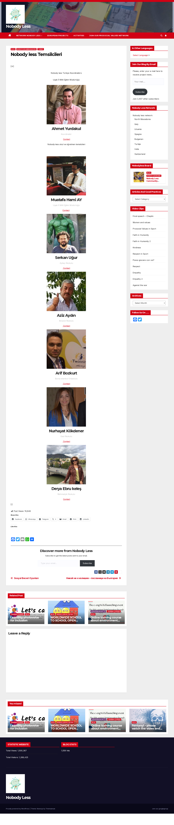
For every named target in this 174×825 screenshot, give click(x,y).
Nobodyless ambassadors (26, 49)
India (136, 149)
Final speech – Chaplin (143, 216)
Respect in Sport (140, 254)
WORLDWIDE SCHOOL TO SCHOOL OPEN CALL (66, 620)
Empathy (137, 272)
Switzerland (139, 154)
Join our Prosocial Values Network (109, 35)
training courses (17, 614)
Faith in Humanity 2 (142, 241)
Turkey (40, 49)
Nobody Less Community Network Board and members (153, 182)
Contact (66, 139)
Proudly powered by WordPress (18, 809)
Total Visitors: (12, 757)
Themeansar (50, 809)
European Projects (57, 35)
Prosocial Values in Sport (144, 229)
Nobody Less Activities (65, 614)
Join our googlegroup (160, 809)
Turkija (137, 144)
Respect (136, 266)
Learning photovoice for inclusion (24, 619)
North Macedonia (142, 119)
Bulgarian (138, 139)
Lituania (138, 129)
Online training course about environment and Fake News (106, 620)
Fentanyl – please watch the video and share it (146, 728)
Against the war (140, 285)
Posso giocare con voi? (143, 260)
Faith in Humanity (141, 235)
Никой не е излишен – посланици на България (92, 578)
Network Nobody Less (28, 35)
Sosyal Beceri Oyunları (26, 578)
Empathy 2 (138, 279)
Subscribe (87, 563)
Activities (79, 35)
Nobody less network (142, 115)
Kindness (137, 247)
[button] (161, 35)
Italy (136, 124)
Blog (13, 49)
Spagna (137, 134)
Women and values (141, 222)
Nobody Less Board (154, 175)
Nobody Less (18, 26)
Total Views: (12, 750)
